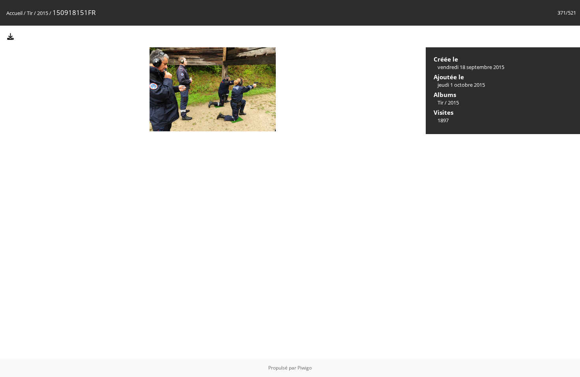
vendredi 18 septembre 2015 (471, 67)
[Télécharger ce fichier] (10, 36)
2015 (42, 13)
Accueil (14, 13)
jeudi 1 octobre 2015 (461, 84)
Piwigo (304, 367)
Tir (30, 13)
